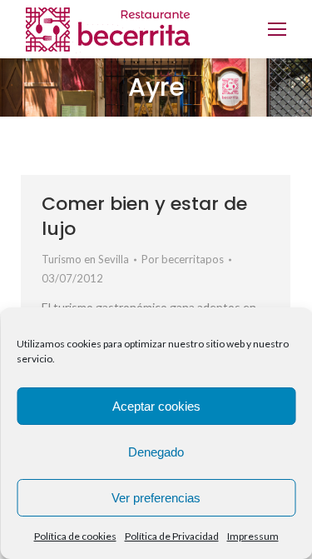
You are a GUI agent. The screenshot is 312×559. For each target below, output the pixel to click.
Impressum (253, 536)
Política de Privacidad (172, 536)
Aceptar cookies (156, 406)
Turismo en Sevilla (85, 259)
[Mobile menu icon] (277, 29)
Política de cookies (75, 536)
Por (182, 259)
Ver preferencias (156, 498)
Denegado (156, 452)
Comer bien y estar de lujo (144, 216)
